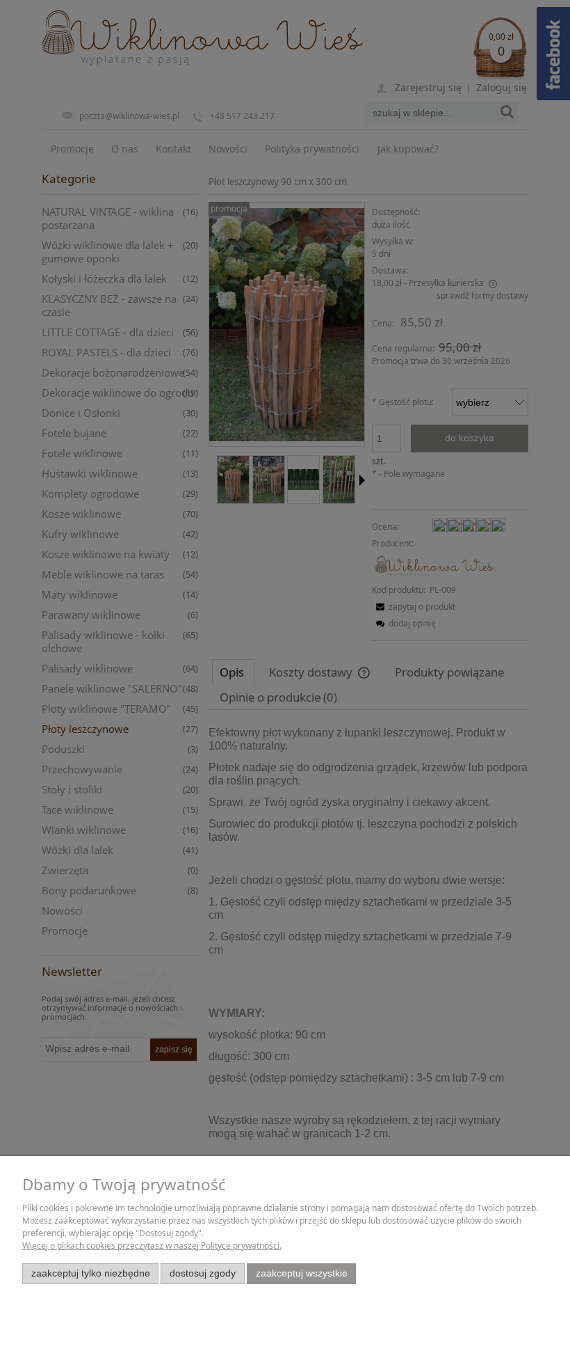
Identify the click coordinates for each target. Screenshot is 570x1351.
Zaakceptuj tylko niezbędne (90, 1273)
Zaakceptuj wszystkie (302, 1273)
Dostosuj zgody (203, 1273)
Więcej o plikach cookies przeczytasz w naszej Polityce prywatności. (152, 1245)
